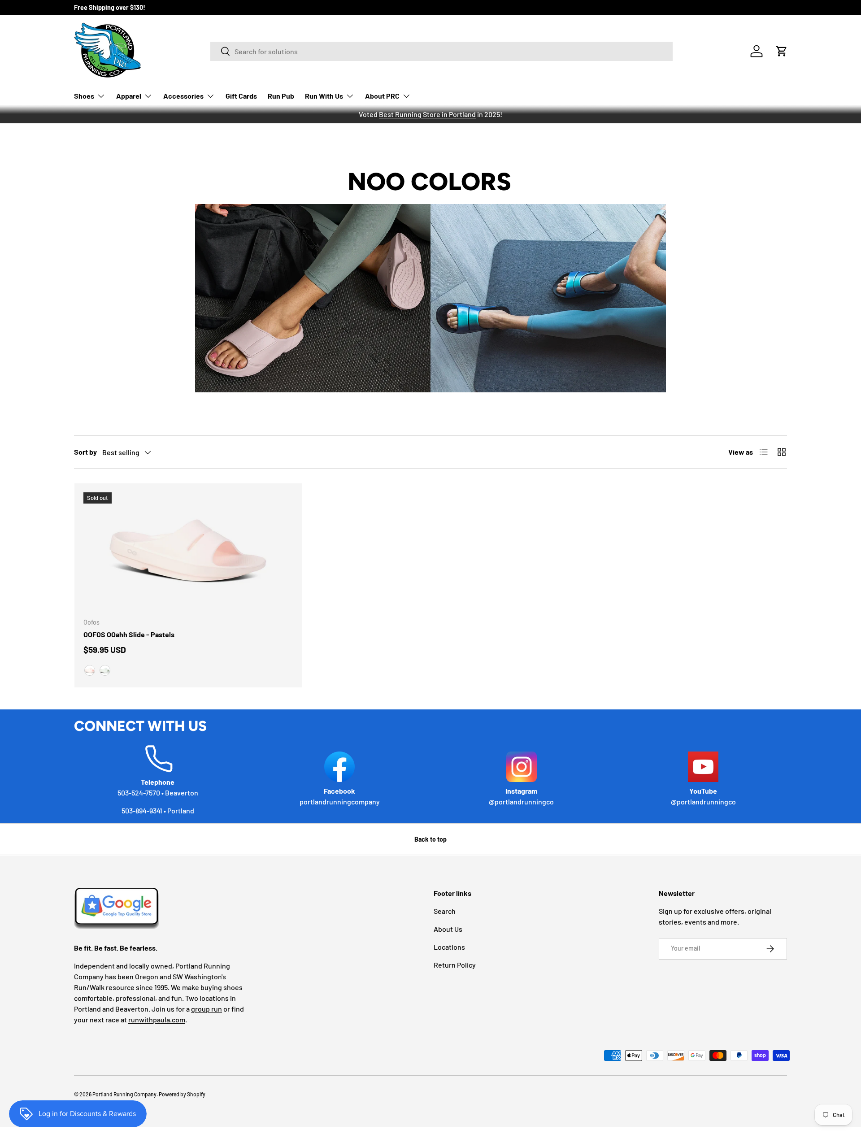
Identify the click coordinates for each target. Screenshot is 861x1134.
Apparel (128, 95)
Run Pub (281, 95)
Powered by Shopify (182, 1094)
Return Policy (455, 964)
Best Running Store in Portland (427, 114)
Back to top (430, 839)
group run (206, 1008)
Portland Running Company (124, 1094)
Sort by (85, 452)
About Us (448, 929)
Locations (449, 947)
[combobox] (441, 51)
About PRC (382, 95)
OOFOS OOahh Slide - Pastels (128, 634)
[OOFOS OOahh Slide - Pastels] (188, 551)
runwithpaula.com (156, 1019)
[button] (781, 51)
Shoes (84, 95)
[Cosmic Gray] (105, 670)
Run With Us (324, 95)
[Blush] (89, 670)
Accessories (183, 95)
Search (445, 911)
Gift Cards (241, 95)
